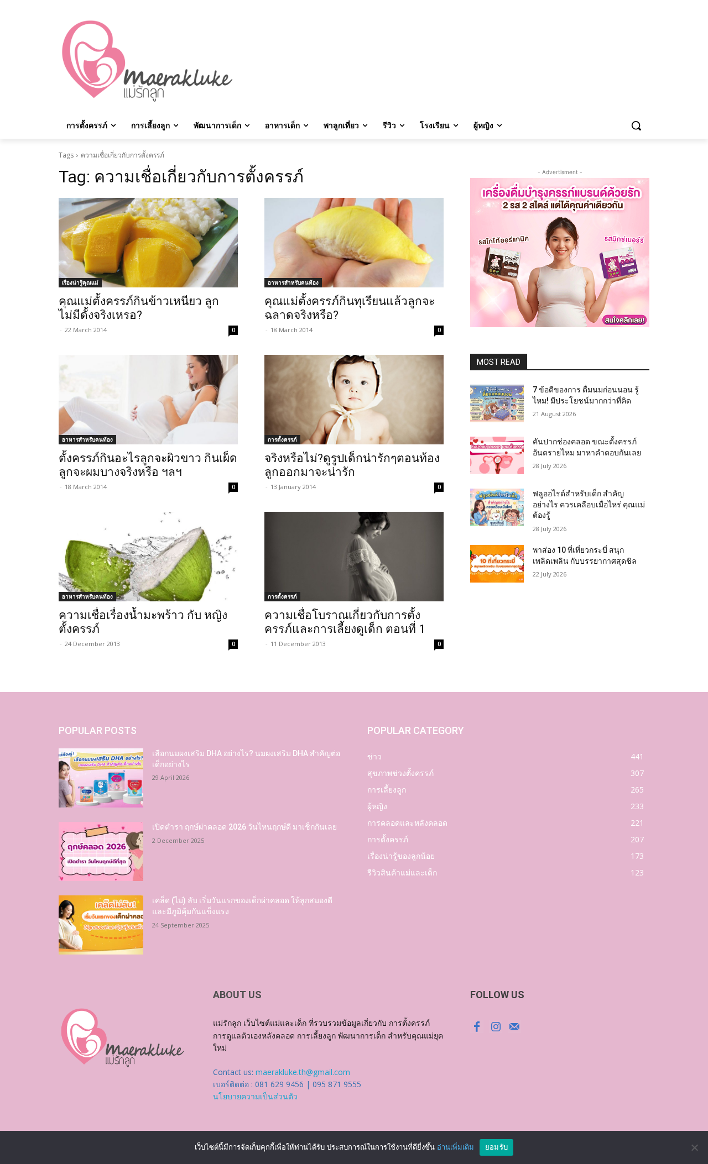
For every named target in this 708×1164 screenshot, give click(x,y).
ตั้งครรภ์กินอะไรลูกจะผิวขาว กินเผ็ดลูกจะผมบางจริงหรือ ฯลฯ (148, 465)
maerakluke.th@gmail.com (303, 1072)
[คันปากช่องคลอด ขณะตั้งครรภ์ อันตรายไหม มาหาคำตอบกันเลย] (497, 455)
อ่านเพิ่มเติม (455, 1146)
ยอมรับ (496, 1146)
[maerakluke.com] (147, 61)
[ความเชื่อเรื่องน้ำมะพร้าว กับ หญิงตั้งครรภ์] (148, 556)
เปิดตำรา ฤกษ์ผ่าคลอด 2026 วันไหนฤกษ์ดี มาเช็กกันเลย (244, 826)
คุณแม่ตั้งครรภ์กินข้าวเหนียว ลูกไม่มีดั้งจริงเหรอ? (139, 308)
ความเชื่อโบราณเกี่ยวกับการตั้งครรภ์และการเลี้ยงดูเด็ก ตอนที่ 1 (344, 622)
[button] (636, 125)
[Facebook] (476, 1026)
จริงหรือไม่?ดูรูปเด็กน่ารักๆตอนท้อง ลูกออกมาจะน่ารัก (352, 465)
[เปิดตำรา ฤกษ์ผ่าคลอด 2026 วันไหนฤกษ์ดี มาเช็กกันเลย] (101, 851)
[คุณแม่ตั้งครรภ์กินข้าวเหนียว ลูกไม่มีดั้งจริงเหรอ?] (148, 242)
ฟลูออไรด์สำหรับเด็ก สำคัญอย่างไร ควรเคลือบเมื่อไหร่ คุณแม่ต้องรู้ (589, 504)
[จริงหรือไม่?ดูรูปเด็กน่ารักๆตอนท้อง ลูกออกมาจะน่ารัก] (354, 399)
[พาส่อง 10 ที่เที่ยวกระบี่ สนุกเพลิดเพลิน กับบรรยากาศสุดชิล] (497, 564)
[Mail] (514, 1026)
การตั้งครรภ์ (282, 439)
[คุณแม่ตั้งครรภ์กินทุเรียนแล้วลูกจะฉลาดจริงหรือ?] (354, 242)
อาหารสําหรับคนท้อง (293, 282)
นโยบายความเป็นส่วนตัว (255, 1096)
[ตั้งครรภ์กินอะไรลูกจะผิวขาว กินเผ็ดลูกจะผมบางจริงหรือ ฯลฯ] (148, 399)
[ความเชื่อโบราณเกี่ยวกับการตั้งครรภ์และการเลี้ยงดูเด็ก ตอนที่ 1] (354, 556)
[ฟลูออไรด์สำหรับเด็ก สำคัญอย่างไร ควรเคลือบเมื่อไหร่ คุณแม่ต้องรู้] (497, 507)
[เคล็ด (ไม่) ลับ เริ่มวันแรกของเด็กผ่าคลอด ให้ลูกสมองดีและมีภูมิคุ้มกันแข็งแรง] (101, 925)
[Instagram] (495, 1026)
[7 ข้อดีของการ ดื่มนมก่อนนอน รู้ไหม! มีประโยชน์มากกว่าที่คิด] (497, 403)
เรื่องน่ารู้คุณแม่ (80, 282)
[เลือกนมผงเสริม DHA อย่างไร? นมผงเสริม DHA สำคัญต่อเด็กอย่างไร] (101, 778)
